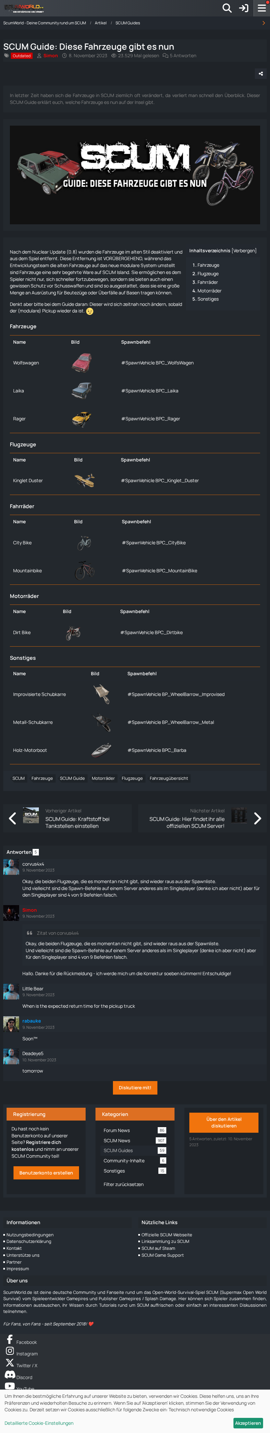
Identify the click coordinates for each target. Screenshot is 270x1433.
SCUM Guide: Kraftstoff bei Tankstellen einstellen (77, 822)
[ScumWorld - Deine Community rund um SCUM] (26, 8)
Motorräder (210, 290)
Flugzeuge (208, 273)
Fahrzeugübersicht (169, 778)
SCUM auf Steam (158, 1248)
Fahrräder (208, 282)
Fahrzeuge (208, 265)
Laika (18, 390)
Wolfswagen (26, 362)
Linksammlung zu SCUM (165, 1241)
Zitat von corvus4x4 (58, 933)
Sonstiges (208, 299)
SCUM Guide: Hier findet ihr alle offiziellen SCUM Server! (187, 822)
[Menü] (262, 8)
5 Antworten (183, 55)
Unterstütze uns (23, 1255)
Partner (14, 1262)
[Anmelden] (243, 8)
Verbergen (244, 250)
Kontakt (14, 1248)
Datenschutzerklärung (29, 1241)
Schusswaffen (69, 286)
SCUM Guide (72, 778)
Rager (19, 418)
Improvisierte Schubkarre (39, 694)
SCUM (19, 778)
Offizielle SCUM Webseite (167, 1235)
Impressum (18, 1269)
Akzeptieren (248, 1423)
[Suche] (227, 8)
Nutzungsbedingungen (30, 1235)
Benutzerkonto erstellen (46, 1173)
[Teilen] (261, 73)
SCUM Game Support (163, 1255)
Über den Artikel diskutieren (224, 1122)
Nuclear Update (49, 252)
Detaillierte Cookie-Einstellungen (39, 1423)
